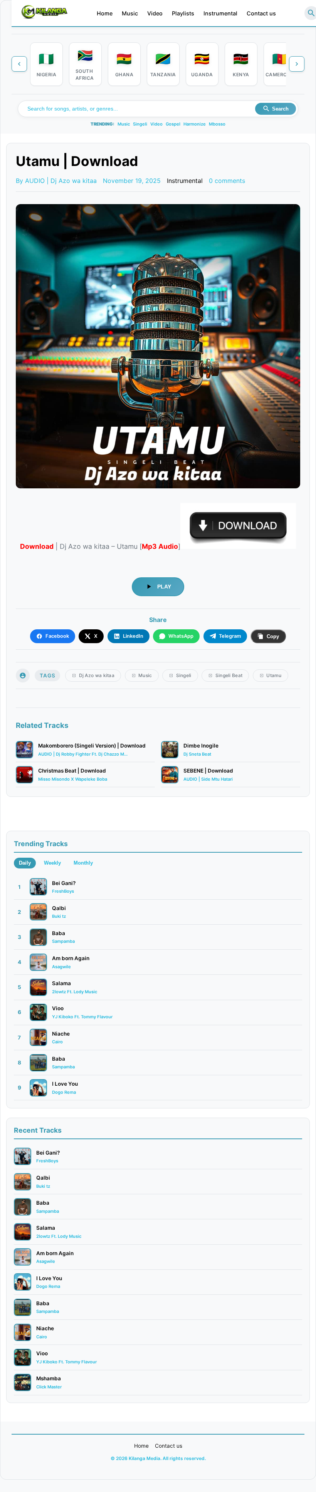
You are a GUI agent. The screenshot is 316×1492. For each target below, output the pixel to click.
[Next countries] (296, 64)
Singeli (140, 124)
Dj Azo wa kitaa (97, 675)
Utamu (274, 675)
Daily (25, 863)
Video (155, 13)
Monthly (83, 863)
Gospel (173, 124)
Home (105, 13)
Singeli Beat (229, 675)
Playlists (183, 13)
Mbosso (217, 124)
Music (130, 13)
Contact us (261, 13)
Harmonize (194, 124)
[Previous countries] (19, 64)
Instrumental (220, 13)
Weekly (52, 863)
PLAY (164, 586)
